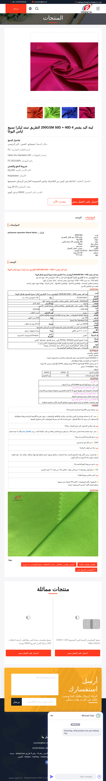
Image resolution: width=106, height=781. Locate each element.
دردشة (16, 8)
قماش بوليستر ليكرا (87, 564)
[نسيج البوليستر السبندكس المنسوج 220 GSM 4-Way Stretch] (77, 617)
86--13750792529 (19, 2)
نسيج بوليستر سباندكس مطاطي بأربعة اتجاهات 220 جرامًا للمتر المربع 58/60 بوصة (30, 641)
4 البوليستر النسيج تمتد (86, 570)
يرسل (16, 701)
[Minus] (51, 715)
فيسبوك (47, 762)
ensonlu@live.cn (41, 2)
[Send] (51, 777)
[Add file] (99, 777)
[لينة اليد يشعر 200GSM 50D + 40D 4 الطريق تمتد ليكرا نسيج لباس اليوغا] (64, 66)
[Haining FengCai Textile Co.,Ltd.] (87, 8)
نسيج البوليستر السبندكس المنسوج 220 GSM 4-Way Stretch (78, 641)
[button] (95, 624)
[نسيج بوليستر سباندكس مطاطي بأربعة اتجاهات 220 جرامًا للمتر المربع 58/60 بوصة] (28, 617)
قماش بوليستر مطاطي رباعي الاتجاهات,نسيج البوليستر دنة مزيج (48, 564)
